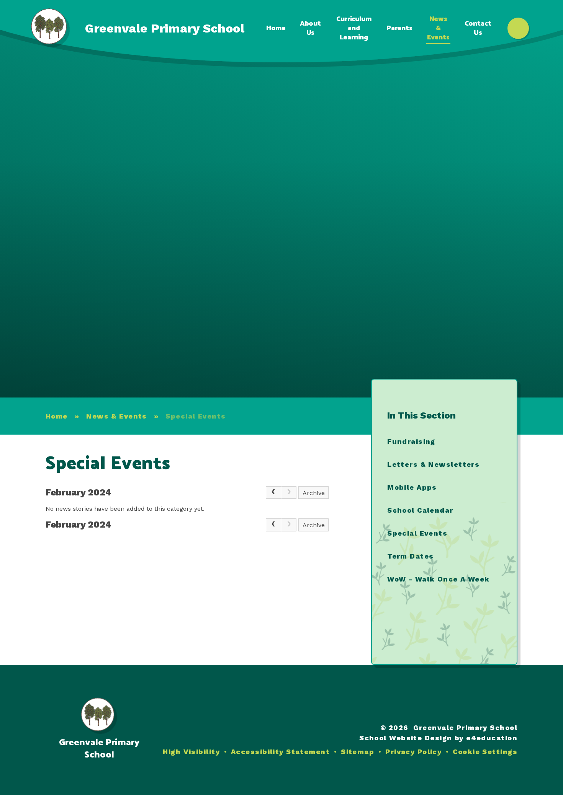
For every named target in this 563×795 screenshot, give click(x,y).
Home (57, 416)
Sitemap (357, 752)
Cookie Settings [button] (485, 752)
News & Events (116, 416)
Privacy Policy (413, 752)
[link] (288, 492)
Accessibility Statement (280, 752)
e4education (491, 738)
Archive (314, 493)
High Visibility (191, 752)
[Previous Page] (273, 492)
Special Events (195, 416)
